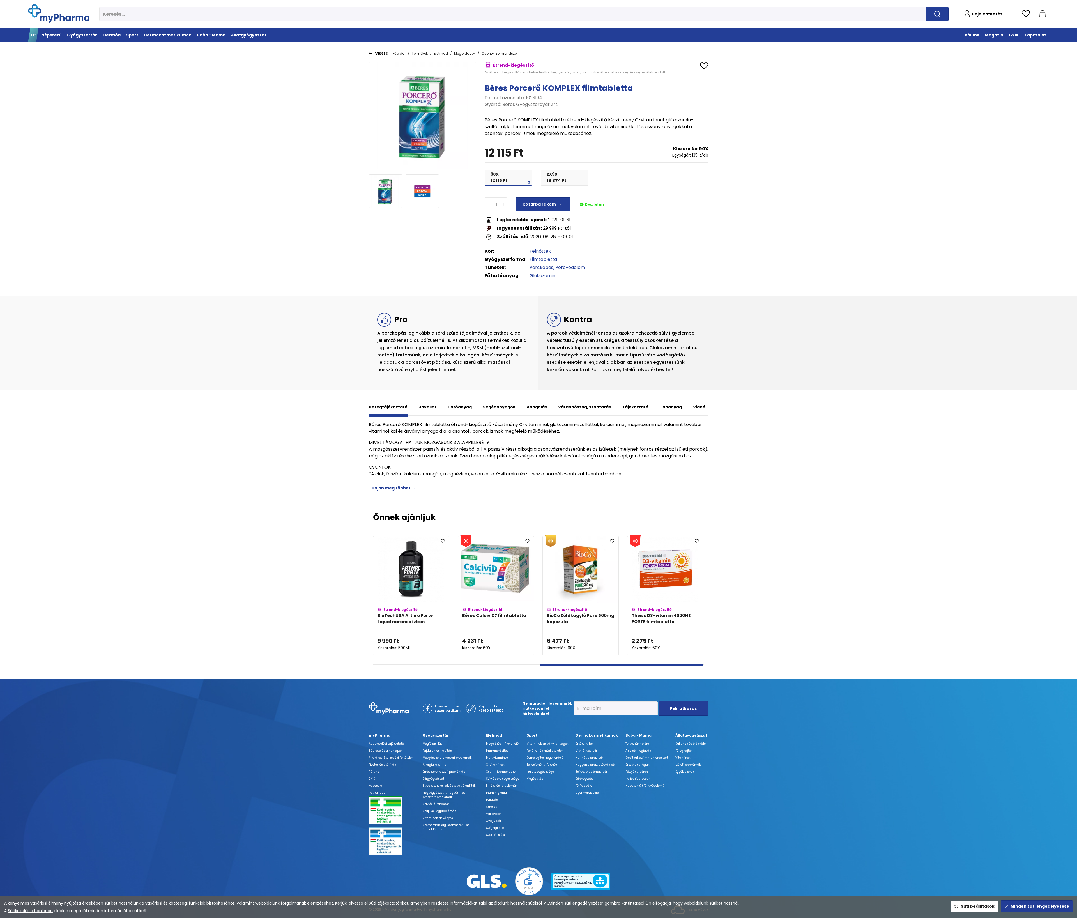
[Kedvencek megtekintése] (1027, 14)
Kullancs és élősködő (690, 744)
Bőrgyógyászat (433, 779)
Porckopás (541, 267)
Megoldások (464, 53)
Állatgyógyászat (691, 735)
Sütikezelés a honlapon (30, 911)
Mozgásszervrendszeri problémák (447, 758)
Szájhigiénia (495, 828)
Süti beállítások (978, 906)
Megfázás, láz (432, 744)
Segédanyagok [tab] (499, 407)
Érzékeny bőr (585, 744)
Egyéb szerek (684, 772)
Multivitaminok (497, 758)
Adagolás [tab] (537, 407)
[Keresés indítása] (937, 14)
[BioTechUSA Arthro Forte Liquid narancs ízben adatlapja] (411, 595)
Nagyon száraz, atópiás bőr (596, 765)
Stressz (491, 807)
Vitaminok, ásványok (438, 818)
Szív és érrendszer (436, 804)
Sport (532, 735)
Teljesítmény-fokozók (542, 765)
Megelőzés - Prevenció (502, 744)
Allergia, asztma (435, 765)
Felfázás (492, 800)
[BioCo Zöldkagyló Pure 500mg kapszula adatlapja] (580, 595)
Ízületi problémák (688, 765)
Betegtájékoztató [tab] (388, 407)
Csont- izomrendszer (500, 53)
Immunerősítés (497, 751)
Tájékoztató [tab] (635, 407)
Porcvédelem (570, 267)
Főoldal (399, 53)
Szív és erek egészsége (502, 779)
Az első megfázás (638, 751)
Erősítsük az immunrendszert (646, 758)
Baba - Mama (638, 735)
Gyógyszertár (436, 735)
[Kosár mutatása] (1042, 14)
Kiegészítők (535, 779)
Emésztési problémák (501, 786)
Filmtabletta (543, 259)
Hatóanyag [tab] (460, 407)
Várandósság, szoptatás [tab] (584, 407)
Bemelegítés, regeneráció (545, 758)
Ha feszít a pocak (637, 779)
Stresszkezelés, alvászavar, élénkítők (449, 786)
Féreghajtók (683, 751)
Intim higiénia (496, 793)
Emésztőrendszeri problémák (444, 772)
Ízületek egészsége (540, 772)
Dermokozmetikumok (597, 735)
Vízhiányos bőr (586, 751)
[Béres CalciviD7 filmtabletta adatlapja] (496, 595)
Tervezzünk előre (637, 744)
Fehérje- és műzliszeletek (545, 751)
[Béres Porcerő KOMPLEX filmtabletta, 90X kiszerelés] (422, 115)
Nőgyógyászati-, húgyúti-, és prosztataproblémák (444, 795)
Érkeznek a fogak (637, 765)
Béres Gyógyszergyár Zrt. (530, 104)
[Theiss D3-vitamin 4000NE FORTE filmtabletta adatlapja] (665, 595)
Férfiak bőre (584, 786)
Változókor (493, 814)
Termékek (420, 53)
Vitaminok (682, 758)
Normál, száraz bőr (589, 758)
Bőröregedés (584, 779)
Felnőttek (540, 251)
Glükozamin (542, 275)
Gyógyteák (493, 821)
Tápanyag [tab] (671, 407)
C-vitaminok (495, 765)
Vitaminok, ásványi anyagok (547, 744)
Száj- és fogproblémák (439, 811)
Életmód (441, 53)
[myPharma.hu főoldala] (58, 13)
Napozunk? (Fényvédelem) (644, 786)
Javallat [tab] (427, 407)
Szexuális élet (496, 835)
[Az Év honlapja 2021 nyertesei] (529, 881)
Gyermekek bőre (587, 793)
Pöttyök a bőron (636, 772)
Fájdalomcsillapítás (437, 751)
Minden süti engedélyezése (1040, 906)
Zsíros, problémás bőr (591, 772)
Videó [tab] (699, 407)
